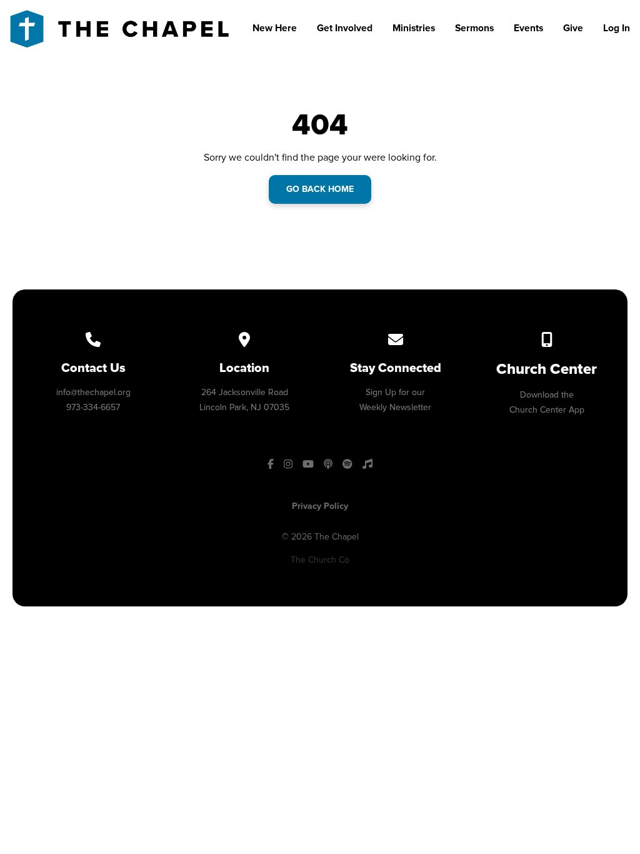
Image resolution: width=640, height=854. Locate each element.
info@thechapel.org (93, 392)
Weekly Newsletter (395, 407)
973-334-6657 (93, 407)
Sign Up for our (395, 392)
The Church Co (320, 560)
